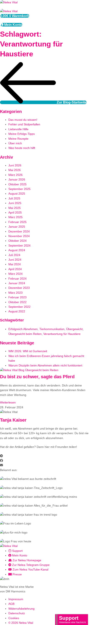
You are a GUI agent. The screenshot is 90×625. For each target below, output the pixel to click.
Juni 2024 (14, 259)
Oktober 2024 (17, 240)
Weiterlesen (8, 402)
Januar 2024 (16, 283)
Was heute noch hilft (21, 148)
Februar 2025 (17, 222)
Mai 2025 (14, 208)
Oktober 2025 (17, 184)
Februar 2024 (17, 278)
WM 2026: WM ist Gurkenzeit (27, 351)
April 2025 (15, 212)
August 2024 (16, 250)
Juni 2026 (14, 165)
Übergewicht (74, 329)
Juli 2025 (14, 198)
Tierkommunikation (51, 329)
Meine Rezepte (18, 138)
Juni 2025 (14, 203)
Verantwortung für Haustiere (62, 334)
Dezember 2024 (19, 231)
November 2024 (19, 236)
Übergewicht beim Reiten (25, 334)
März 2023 (15, 292)
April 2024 (15, 269)
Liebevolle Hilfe (18, 129)
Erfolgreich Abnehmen (23, 329)
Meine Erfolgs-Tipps (21, 133)
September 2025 (19, 189)
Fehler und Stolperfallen (24, 124)
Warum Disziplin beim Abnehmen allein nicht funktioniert (45, 365)
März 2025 (15, 217)
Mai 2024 (14, 264)
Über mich (15, 143)
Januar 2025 (16, 226)
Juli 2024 (14, 255)
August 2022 (16, 311)
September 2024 (19, 245)
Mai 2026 (14, 170)
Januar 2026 (16, 179)
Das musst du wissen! (22, 119)
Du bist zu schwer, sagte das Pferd (37, 376)
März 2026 (15, 174)
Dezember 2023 (19, 287)
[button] (45, 456)
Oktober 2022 (17, 302)
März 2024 (15, 273)
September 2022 (19, 306)
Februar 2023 (17, 297)
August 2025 (16, 193)
